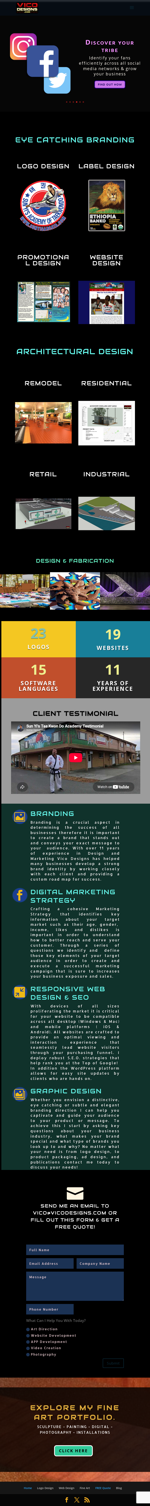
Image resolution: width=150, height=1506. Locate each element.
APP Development (49, 1341)
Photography (43, 1354)
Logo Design (45, 1488)
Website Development (53, 1335)
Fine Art (85, 1488)
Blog (119, 1488)
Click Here (73, 1450)
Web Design (66, 1488)
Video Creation (46, 1348)
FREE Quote (103, 1488)
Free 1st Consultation (110, 88)
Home (28, 1488)
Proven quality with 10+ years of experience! (110, 46)
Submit (113, 1363)
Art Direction (44, 1329)
